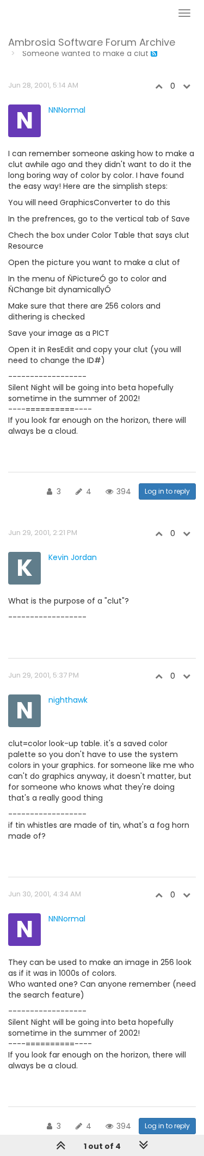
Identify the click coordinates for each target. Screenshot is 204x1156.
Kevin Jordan (72, 557)
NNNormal (66, 109)
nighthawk (68, 699)
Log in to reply (167, 491)
